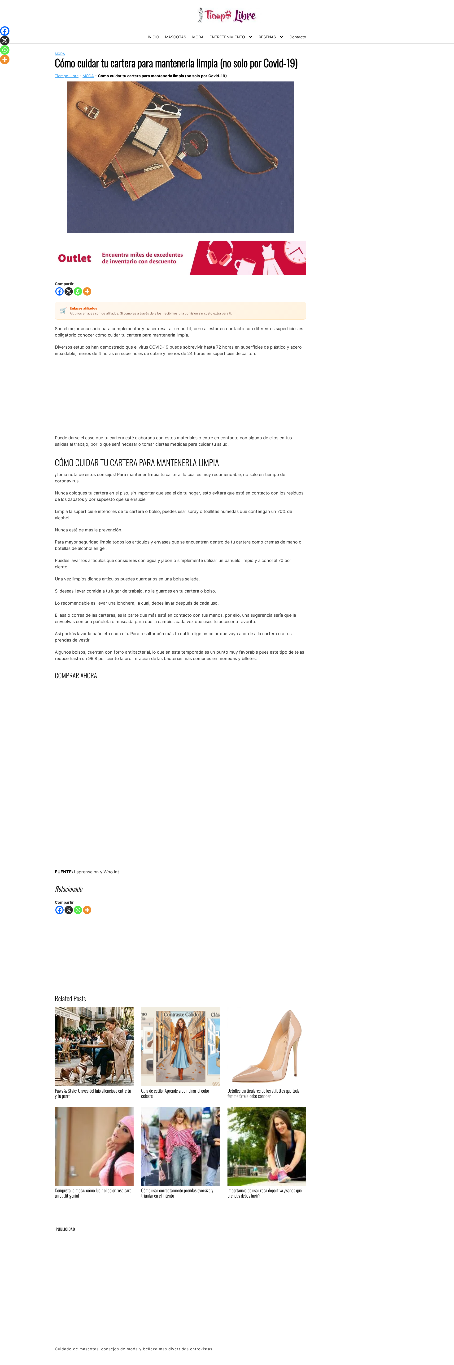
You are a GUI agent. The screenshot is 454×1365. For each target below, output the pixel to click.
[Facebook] (59, 291)
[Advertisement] (180, 395)
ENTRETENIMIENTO (227, 37)
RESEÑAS (267, 37)
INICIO (153, 37)
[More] (87, 291)
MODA (198, 37)
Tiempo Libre (67, 75)
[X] (69, 291)
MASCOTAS (175, 37)
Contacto (297, 37)
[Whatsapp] (78, 291)
